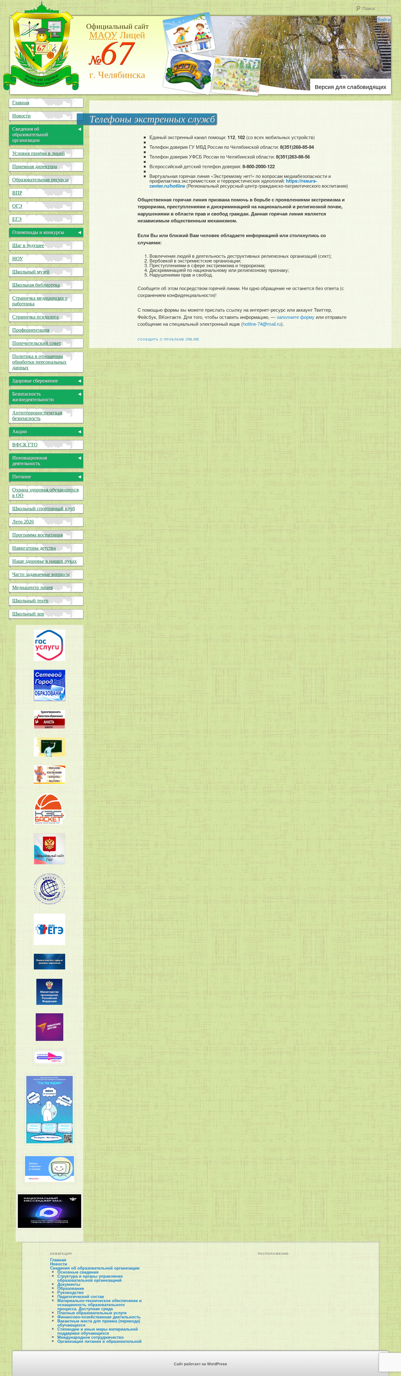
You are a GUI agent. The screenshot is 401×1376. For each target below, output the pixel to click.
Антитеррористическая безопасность (37, 415)
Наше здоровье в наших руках (44, 561)
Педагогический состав (80, 1296)
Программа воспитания (37, 534)
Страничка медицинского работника (39, 300)
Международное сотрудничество (90, 1337)
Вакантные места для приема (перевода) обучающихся (98, 1323)
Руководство (70, 1292)
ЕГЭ (17, 219)
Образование (70, 1288)
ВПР (17, 192)
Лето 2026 (23, 521)
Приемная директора (34, 166)
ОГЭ (17, 206)
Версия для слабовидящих (350, 86)
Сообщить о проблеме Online (169, 339)
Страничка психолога (35, 316)
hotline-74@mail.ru (262, 323)
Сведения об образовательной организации (94, 1268)
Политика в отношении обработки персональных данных (39, 362)
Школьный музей (30, 271)
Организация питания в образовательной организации (99, 1343)
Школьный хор (28, 613)
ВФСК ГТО (25, 444)
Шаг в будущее (28, 245)
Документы (68, 1284)
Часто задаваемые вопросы (41, 574)
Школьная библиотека (36, 285)
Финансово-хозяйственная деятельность (99, 1317)
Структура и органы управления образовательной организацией (90, 1278)
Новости (21, 115)
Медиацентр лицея (32, 587)
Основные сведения (78, 1272)
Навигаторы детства (34, 548)
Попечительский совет (36, 343)
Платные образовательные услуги (92, 1313)
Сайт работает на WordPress (200, 1364)
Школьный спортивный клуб (43, 508)
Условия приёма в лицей (38, 153)
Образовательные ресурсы (40, 179)
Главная (20, 102)
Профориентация (30, 330)
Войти (384, 19)
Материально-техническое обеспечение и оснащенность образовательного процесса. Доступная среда (99, 1304)
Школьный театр (30, 600)
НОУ (17, 258)
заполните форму (296, 317)
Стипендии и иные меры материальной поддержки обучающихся (97, 1331)
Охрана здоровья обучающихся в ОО (45, 492)
